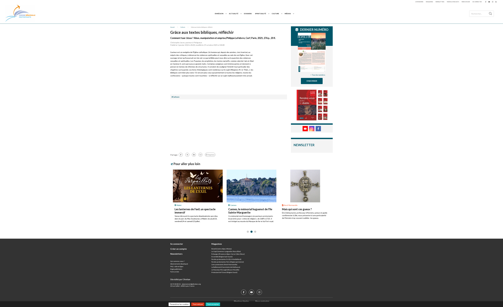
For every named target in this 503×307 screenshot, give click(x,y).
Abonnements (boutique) (179, 264)
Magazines (429, 1)
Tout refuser (198, 304)
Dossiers (248, 14)
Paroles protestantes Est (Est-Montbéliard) (226, 259)
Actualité (233, 14)
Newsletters (440, 1)
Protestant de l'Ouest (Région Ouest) (224, 272)
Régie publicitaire (176, 269)
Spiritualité (260, 14)
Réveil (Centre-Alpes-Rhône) (221, 249)
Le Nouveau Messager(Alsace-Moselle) (225, 270)
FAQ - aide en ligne (176, 266)
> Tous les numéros (317, 75)
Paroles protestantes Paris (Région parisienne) (227, 262)
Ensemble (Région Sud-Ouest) (222, 257)
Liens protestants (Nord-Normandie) (224, 264)
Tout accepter (213, 304)
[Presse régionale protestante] (20, 13)
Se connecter (477, 1)
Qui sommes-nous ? (177, 261)
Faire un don (466, 1)
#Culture (175, 97)
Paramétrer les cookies (179, 304)
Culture (275, 14)
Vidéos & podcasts (453, 1)
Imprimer (211, 155)
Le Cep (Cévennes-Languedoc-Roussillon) (226, 251)
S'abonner (312, 81)
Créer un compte (178, 249)
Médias (288, 14)
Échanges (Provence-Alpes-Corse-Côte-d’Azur (227, 254)
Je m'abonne (419, 1)
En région (219, 14)
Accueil (172, 27)
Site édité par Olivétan (180, 279)
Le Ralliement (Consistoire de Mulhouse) (225, 267)
